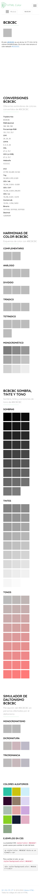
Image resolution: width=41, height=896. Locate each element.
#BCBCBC (10, 42)
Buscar (28, 12)
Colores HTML (29, 890)
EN (6, 890)
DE (3, 890)
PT (12, 890)
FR (9, 890)
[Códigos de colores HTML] (13, 2)
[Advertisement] (20, 69)
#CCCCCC (15, 46)
